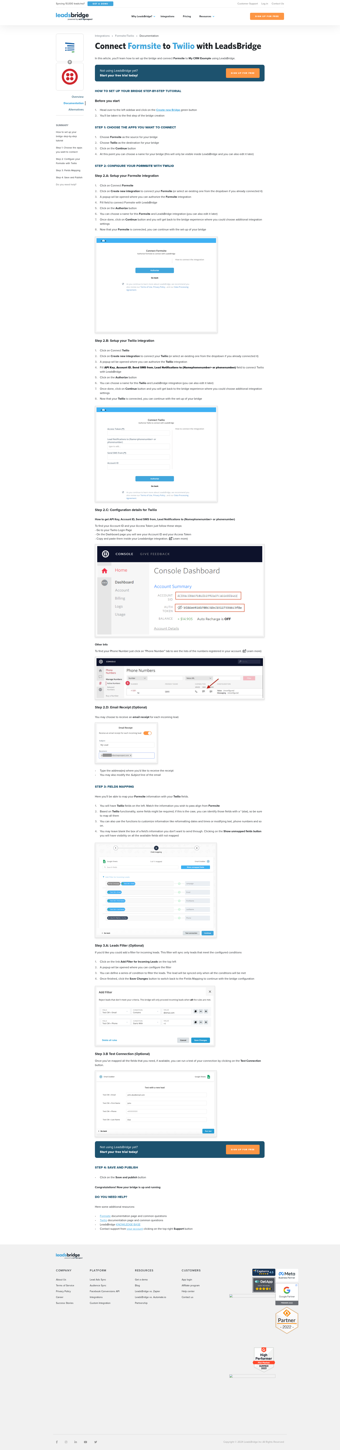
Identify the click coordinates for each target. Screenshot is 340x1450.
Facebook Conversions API (104, 1291)
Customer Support (247, 3)
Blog (137, 1285)
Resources (205, 16)
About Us (61, 1279)
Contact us (187, 1297)
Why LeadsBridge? (141, 16)
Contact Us (278, 3)
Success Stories (64, 1303)
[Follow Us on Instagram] (66, 1442)
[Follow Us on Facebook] (57, 1442)
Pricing (187, 16)
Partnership (141, 1303)
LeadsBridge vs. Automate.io (150, 1297)
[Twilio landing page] (70, 76)
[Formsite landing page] (70, 47)
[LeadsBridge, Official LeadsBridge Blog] (74, 16)
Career (59, 1297)
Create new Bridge (168, 110)
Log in (264, 3)
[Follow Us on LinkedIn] (75, 1442)
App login (187, 1279)
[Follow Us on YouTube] (85, 1442)
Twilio (103, 1220)
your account (135, 1229)
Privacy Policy (63, 1291)
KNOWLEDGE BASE (128, 1224)
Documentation (74, 103)
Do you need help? (66, 184)
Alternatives (76, 109)
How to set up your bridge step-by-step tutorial (66, 136)
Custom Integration (100, 1303)
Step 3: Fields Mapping (68, 170)
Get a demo (141, 1279)
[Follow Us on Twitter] (95, 1442)
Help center (188, 1291)
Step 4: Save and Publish (69, 177)
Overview (78, 97)
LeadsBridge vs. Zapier (147, 1291)
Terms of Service (65, 1285)
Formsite (105, 1216)
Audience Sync (98, 1285)
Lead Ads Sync (98, 1279)
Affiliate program (191, 1285)
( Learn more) (178, 539)
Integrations (167, 16)
